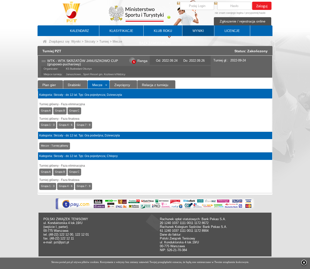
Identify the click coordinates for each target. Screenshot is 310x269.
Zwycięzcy (122, 85)
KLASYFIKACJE (121, 31)
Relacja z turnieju (155, 85)
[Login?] (178, 3)
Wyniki (76, 41)
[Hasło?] (215, 3)
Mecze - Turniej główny (54, 145)
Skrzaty (90, 41)
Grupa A (46, 110)
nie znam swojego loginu (229, 12)
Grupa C (74, 110)
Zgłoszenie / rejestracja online (242, 21)
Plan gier (49, 85)
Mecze (97, 85)
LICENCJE (232, 31)
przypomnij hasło (255, 12)
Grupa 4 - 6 (65, 124)
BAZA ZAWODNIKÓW (155, 43)
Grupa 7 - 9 (83, 124)
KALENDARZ (79, 31)
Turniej (104, 41)
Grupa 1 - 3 (47, 124)
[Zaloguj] (261, 6)
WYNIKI (198, 31)
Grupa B (60, 110)
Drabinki (74, 85)
